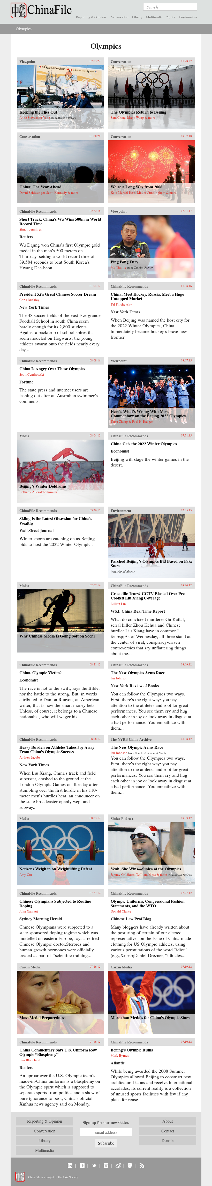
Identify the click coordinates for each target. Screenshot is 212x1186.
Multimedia (154, 17)
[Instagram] (106, 1165)
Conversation (119, 17)
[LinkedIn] (70, 1165)
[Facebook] (82, 1165)
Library (137, 17)
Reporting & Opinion (91, 17)
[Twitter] (94, 1165)
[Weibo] (118, 1165)
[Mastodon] (130, 1165)
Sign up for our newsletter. (106, 1122)
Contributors (188, 17)
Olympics (24, 28)
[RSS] (142, 1165)
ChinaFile (42, 10)
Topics (170, 17)
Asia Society (70, 1177)
